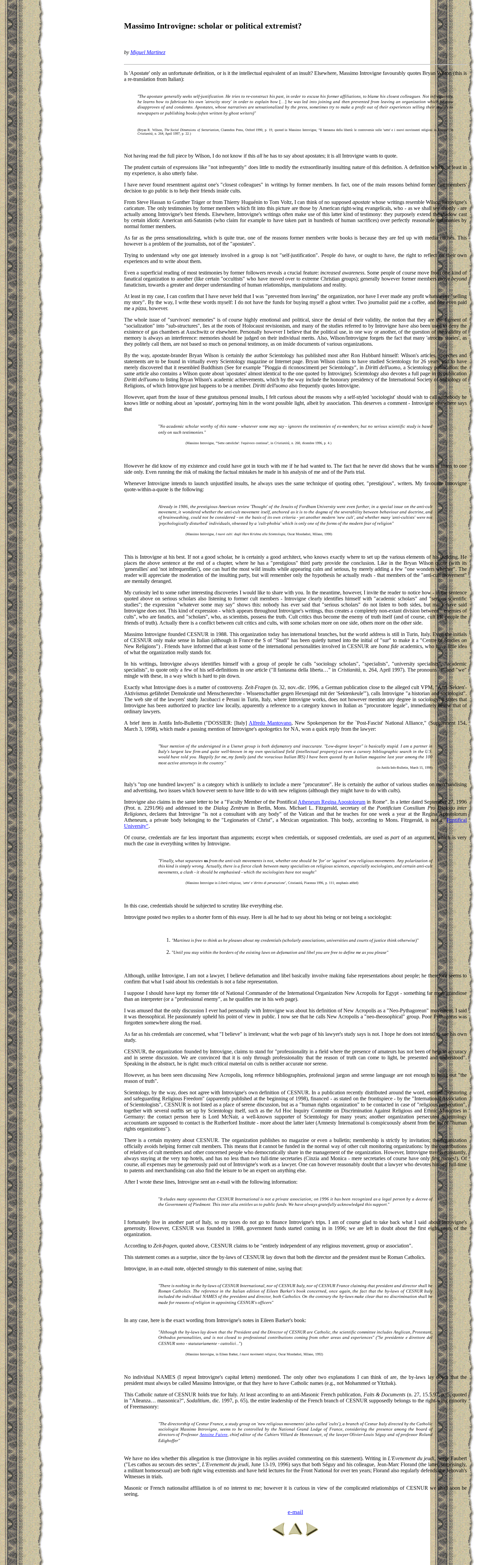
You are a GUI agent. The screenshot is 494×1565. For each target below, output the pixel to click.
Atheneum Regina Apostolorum (331, 802)
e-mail (295, 1512)
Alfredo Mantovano (270, 723)
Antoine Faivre (214, 1434)
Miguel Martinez (147, 52)
